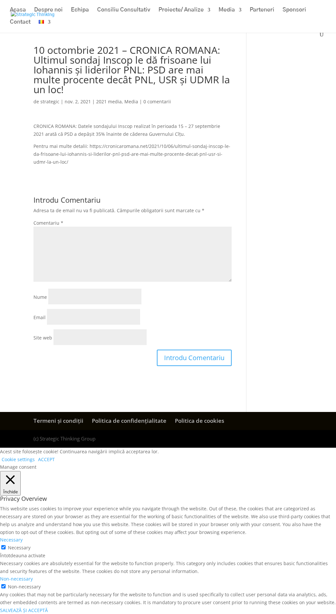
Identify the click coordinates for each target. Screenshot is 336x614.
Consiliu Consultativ (123, 10)
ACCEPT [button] (46, 459)
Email (39, 317)
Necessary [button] (11, 540)
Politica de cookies (199, 420)
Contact (20, 22)
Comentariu (48, 223)
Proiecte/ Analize (181, 10)
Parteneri (262, 10)
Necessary (19, 547)
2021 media (109, 101)
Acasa (18, 10)
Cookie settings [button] (18, 459)
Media (227, 10)
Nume (40, 297)
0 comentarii (157, 101)
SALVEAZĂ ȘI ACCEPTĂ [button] (24, 610)
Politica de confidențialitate (129, 420)
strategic (49, 101)
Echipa (80, 10)
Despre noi (48, 10)
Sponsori (294, 10)
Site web (42, 338)
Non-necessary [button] (16, 579)
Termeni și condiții (58, 420)
